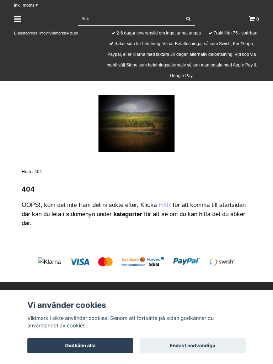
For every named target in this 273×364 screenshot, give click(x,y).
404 (38, 171)
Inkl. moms (26, 5)
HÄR (165, 205)
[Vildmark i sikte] (136, 123)
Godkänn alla (80, 345)
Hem (26, 171)
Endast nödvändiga (192, 345)
